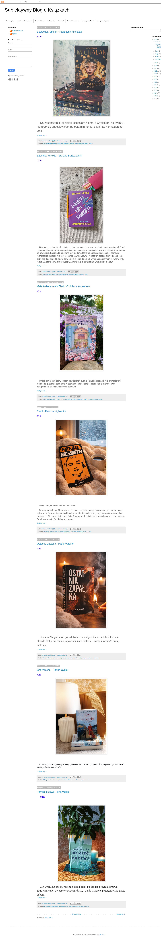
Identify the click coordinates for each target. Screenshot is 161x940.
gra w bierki (49, 780)
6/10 (44, 531)
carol (47, 531)
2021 (155, 74)
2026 (155, 39)
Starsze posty (121, 914)
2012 (155, 98)
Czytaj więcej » (41, 135)
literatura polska (79, 143)
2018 (155, 82)
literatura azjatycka (56, 399)
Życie (100, 399)
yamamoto (95, 399)
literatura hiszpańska (52, 906)
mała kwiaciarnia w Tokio (80, 399)
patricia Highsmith (71, 531)
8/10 (44, 399)
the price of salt (81, 531)
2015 (155, 90)
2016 (155, 87)
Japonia (48, 399)
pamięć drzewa (77, 906)
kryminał (52, 274)
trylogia (91, 143)
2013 (155, 96)
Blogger (101, 934)
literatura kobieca (69, 143)
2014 (155, 93)
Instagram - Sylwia (103, 21)
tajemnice (96, 658)
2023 (155, 68)
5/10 (44, 143)
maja (157, 54)
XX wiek (89, 531)
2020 (155, 76)
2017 (155, 85)
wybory (90, 399)
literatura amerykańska (59, 531)
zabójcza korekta (73, 274)
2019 (155, 79)
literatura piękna (67, 399)
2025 (155, 63)
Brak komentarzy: (62, 141)
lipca (157, 51)
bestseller (49, 143)
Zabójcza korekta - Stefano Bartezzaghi (59, 155)
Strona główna (11, 21)
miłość (70, 906)
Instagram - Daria (88, 21)
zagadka (81, 274)
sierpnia (158, 42)
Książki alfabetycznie (25, 21)
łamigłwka (59, 274)
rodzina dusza (75, 780)
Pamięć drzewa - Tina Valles (53, 791)
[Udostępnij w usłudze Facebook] (78, 141)
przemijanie (85, 906)
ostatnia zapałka (77, 658)
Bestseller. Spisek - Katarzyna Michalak (59, 31)
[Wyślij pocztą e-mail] (71, 141)
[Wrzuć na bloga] (73, 141)
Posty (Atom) (49, 917)
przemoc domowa (88, 658)
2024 (155, 65)
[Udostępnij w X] (75, 141)
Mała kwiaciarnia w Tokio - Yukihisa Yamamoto (63, 286)
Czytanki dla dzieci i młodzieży (45, 21)
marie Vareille (68, 658)
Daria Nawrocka (17, 31)
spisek (86, 143)
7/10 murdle (46, 274)
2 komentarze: (61, 271)
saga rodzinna (84, 780)
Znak (86, 274)
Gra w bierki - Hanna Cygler (52, 669)
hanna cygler (57, 780)
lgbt (51, 531)
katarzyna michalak (58, 143)
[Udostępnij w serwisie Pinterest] (80, 141)
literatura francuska (48, 658)
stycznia (158, 59)
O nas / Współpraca (73, 21)
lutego (157, 56)
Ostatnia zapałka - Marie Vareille (55, 543)
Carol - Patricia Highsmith (51, 411)
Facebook (61, 21)
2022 (155, 71)
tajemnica (65, 274)
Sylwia (14, 34)
